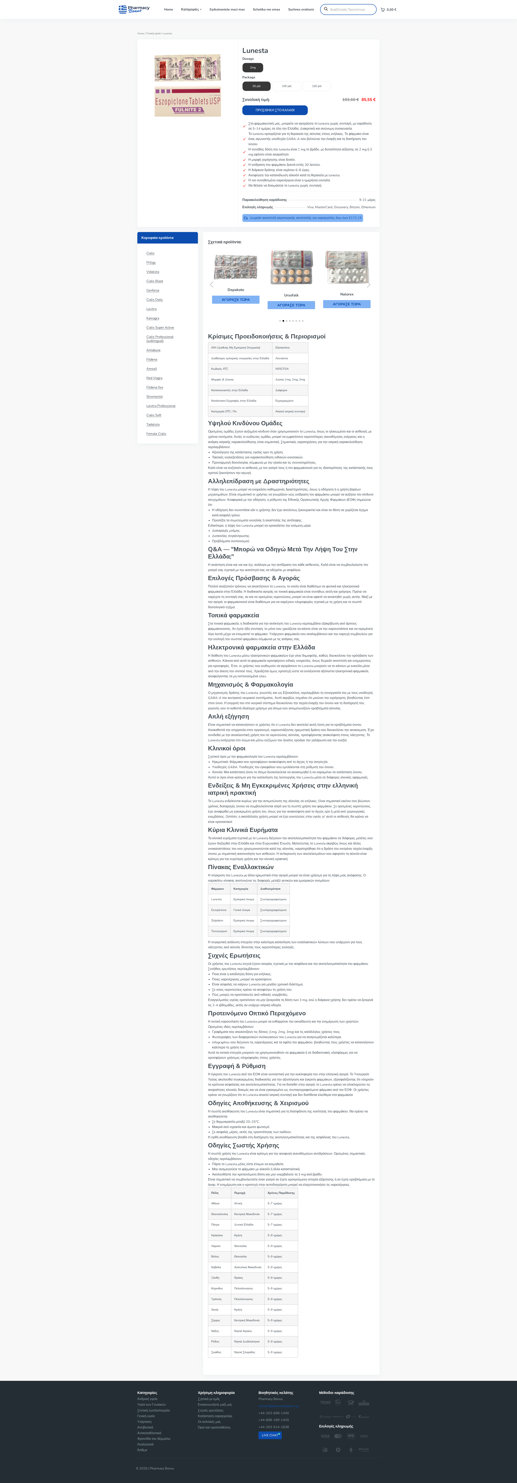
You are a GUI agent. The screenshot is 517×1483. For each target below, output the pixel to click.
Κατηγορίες (190, 9)
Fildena (151, 359)
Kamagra (152, 318)
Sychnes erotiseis (301, 9)
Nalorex (291, 294)
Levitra (151, 309)
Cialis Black (154, 281)
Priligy (151, 262)
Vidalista (152, 272)
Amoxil (151, 369)
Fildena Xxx (154, 387)
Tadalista (153, 424)
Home (168, 9)
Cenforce (152, 290)
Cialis (150, 253)
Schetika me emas (266, 9)
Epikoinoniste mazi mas (227, 9)
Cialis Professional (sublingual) (159, 339)
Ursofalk (236, 295)
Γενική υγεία (153, 33)
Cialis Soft (153, 415)
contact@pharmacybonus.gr (278, 1406)
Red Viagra (154, 378)
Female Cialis (156, 434)
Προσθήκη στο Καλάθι (275, 110)
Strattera (346, 296)
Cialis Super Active (160, 327)
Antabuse (153, 350)
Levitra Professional (160, 406)
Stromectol (154, 396)
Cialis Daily (154, 299)
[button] (236, 305)
